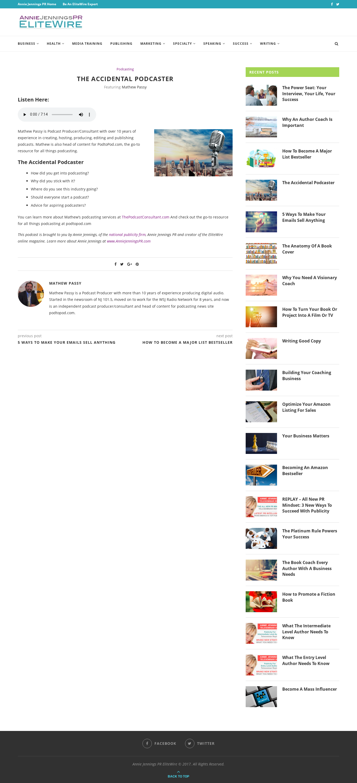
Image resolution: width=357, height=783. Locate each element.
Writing (268, 43)
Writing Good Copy (301, 341)
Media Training (87, 43)
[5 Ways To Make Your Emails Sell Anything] (261, 221)
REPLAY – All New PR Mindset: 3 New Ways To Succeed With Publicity (307, 505)
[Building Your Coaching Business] (261, 380)
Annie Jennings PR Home (37, 4)
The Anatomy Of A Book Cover (307, 249)
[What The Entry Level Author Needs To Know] (261, 665)
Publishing (121, 43)
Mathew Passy (134, 87)
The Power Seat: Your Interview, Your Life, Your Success (308, 93)
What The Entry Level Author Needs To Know (306, 660)
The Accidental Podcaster (308, 182)
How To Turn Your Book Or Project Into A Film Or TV (309, 312)
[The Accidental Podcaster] (261, 190)
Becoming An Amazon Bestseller (305, 470)
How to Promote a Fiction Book (308, 597)
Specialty (182, 43)
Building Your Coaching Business (306, 375)
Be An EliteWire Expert (80, 4)
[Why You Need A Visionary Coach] (261, 285)
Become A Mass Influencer (309, 689)
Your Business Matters (305, 436)
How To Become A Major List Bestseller (307, 154)
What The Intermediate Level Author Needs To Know (306, 631)
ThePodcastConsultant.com (145, 217)
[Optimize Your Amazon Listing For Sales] (261, 411)
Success (241, 43)
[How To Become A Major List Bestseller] (261, 158)
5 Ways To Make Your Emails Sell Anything (304, 217)
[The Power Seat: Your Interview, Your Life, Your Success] (261, 95)
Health (54, 43)
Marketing (151, 43)
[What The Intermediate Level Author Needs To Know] (261, 633)
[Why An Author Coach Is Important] (261, 126)
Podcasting (125, 69)
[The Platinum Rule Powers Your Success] (261, 538)
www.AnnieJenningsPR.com (129, 241)
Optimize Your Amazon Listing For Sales (306, 407)
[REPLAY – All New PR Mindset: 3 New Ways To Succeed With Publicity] (261, 506)
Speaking (212, 43)
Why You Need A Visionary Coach (309, 280)
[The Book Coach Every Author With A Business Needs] (261, 570)
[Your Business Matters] (261, 443)
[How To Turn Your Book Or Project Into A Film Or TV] (261, 316)
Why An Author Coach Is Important (307, 122)
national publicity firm (127, 234)
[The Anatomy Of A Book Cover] (261, 253)
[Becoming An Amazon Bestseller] (261, 475)
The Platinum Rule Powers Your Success (309, 533)
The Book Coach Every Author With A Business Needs (307, 568)
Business (26, 43)
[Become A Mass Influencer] (261, 696)
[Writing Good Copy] (261, 348)
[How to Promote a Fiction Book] (261, 601)
